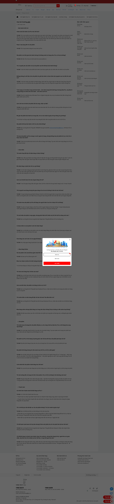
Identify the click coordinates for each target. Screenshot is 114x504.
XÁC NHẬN (57, 263)
